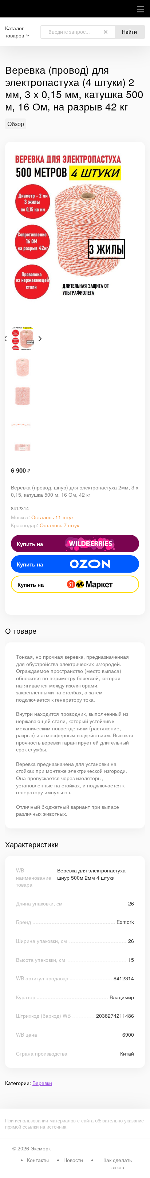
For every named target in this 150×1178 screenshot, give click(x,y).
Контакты (38, 1159)
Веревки (42, 1082)
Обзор (15, 124)
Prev (5, 338)
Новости (73, 1159)
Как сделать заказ (117, 1163)
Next (40, 338)
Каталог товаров (14, 32)
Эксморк (41, 1148)
